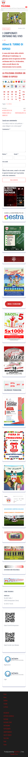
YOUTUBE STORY (8, 722)
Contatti (5, 704)
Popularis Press (14, 754)
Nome (4, 154)
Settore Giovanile (6, 29)
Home (5, 694)
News (5, 697)
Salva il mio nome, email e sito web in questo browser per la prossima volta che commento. (13, 172)
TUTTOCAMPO (7, 729)
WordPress (17, 752)
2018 (23, 384)
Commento (6, 129)
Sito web (5, 162)
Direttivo (6, 700)
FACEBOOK (6, 713)
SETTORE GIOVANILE (9, 716)
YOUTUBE (6, 719)
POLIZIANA (5, 6)
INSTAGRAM (7, 726)
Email (16, 154)
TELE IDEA (6, 738)
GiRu (5, 40)
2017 (18, 384)
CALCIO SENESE (7, 735)
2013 (6, 384)
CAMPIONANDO (8, 732)
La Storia (6, 707)
